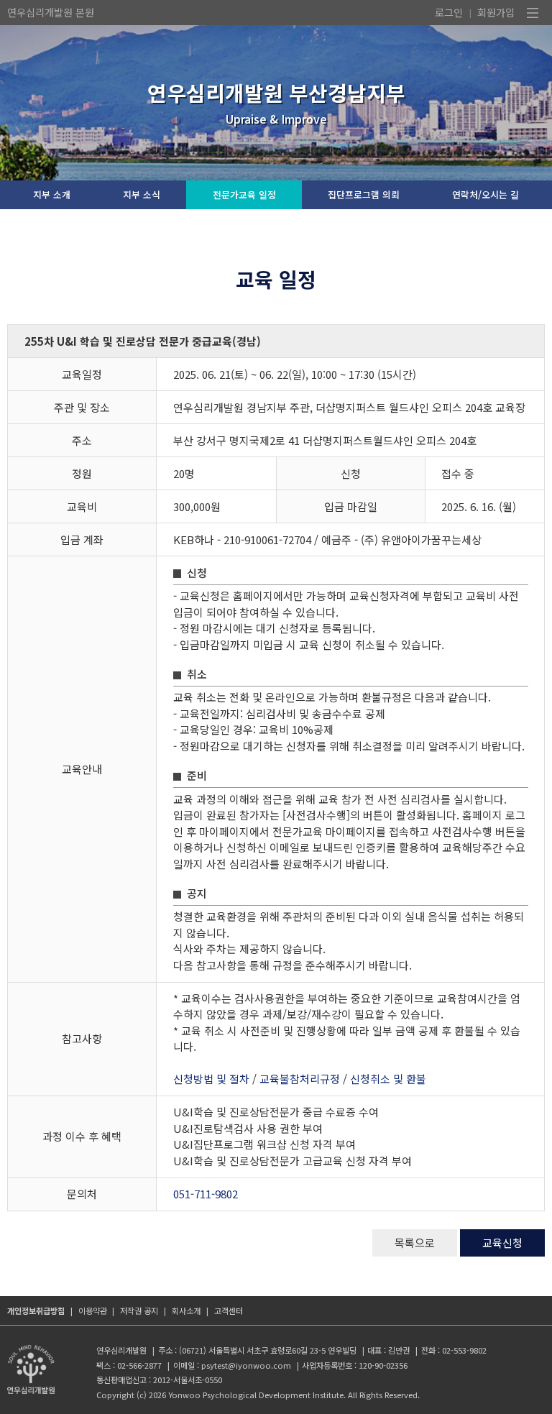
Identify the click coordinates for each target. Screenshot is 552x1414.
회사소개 (186, 1310)
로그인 (449, 12)
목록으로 (415, 1242)
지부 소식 (141, 194)
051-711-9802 (205, 1193)
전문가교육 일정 (244, 194)
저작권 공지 (139, 1310)
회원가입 (496, 12)
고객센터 (228, 1310)
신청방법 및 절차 (211, 1078)
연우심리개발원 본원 (50, 12)
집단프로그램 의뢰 (364, 194)
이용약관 (92, 1310)
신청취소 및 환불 (388, 1078)
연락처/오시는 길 (485, 194)
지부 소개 (51, 194)
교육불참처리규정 (299, 1078)
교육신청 (502, 1242)
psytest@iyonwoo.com (246, 1365)
